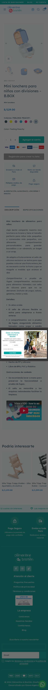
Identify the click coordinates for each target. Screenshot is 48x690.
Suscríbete (12, 353)
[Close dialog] (45, 332)
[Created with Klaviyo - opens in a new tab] (24, 359)
